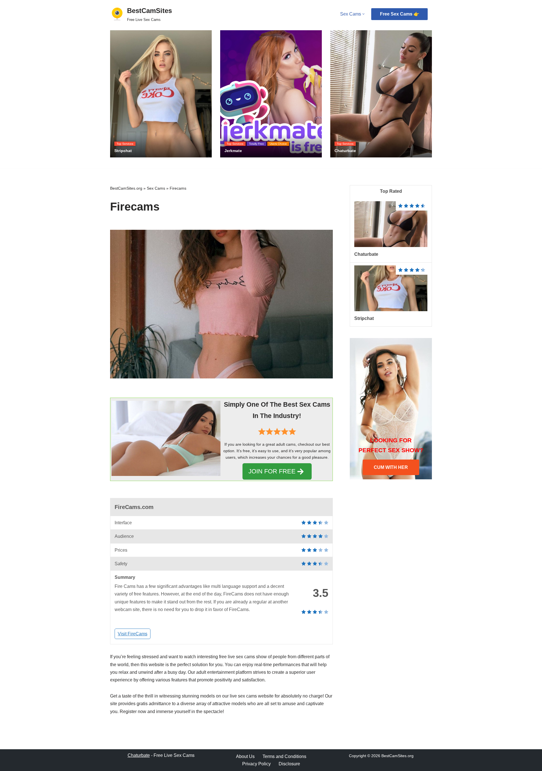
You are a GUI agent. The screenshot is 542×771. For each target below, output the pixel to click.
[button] (363, 14)
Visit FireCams (132, 633)
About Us (245, 756)
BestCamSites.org (126, 188)
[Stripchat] (390, 309)
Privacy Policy (256, 763)
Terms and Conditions (284, 756)
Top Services (125, 143)
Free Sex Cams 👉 (399, 14)
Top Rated (391, 191)
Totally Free (256, 143)
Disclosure (289, 763)
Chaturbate (366, 254)
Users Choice (278, 143)
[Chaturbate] (390, 245)
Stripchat (364, 318)
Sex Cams (156, 188)
